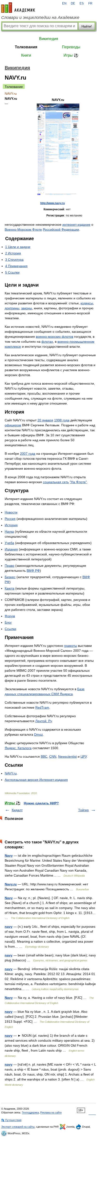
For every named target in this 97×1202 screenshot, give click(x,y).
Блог (8, 622)
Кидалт (17, 810)
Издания (11, 549)
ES (82, 3)
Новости (11, 512)
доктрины (12, 308)
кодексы (87, 303)
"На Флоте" (78, 482)
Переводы (71, 47)
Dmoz (38, 734)
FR (90, 3)
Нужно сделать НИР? (41, 803)
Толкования (26, 47)
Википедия (48, 39)
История (11, 525)
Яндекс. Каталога (18, 748)
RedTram (42, 707)
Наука (9, 531)
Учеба (9, 543)
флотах (47, 341)
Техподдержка (30, 1112)
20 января (45, 420)
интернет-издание (76, 224)
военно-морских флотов (54, 336)
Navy (9, 855)
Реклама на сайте (51, 1112)
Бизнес (10, 577)
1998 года (61, 420)
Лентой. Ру (43, 721)
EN (64, 3)
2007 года (27, 453)
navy (8, 926)
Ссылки (10, 629)
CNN (52, 756)
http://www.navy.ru (52, 203)
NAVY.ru (11, 773)
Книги (26, 55)
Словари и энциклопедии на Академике (40, 17)
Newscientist (67, 756)
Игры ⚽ (71, 55)
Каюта (9, 588)
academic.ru (18, 7)
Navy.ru (11, 884)
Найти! (86, 26)
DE (73, 3)
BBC (44, 756)
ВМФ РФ (33, 570)
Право (9, 565)
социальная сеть (56, 482)
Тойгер (83, 810)
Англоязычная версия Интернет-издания (36, 780)
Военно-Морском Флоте (23, 229)
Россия (10, 519)
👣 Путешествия (11, 1120)
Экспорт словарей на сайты (18, 1126)
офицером (13, 425)
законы (26, 308)
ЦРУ (84, 756)
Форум (10, 616)
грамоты (70, 646)
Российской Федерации (61, 229)
